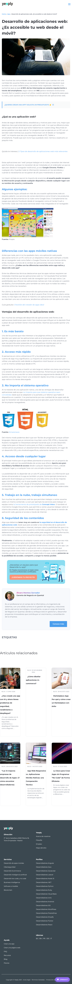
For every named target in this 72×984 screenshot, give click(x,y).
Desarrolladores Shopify (45, 917)
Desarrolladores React (44, 925)
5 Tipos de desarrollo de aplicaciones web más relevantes (43, 151)
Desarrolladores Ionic (44, 898)
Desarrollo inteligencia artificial (15, 875)
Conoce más (58, 624)
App (8, 14)
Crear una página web (12, 948)
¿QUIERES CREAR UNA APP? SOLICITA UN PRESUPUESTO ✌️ (27, 105)
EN (40, 938)
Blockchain (8, 890)
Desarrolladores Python (45, 886)
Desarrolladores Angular (45, 863)
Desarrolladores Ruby (44, 890)
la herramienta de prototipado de (34, 504)
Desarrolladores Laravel (44, 875)
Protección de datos (53, 980)
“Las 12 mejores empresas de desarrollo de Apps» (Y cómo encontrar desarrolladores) (10, 778)
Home (4, 14)
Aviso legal (26, 980)
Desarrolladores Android (45, 902)
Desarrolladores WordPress (46, 909)
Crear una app (9, 944)
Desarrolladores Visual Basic (46, 894)
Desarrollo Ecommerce (12, 871)
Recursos (7, 955)
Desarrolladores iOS (43, 905)
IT (51, 938)
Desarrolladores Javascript (46, 871)
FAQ (5, 951)
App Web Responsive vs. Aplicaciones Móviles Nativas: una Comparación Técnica (36, 778)
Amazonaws (14, 432)
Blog (5, 959)
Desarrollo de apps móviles (14, 863)
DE (48, 938)
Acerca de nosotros (43, 836)
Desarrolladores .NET (43, 882)
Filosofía (39, 840)
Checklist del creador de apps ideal (29, 305)
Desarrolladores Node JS (45, 878)
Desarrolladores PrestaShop (46, 913)
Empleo (39, 844)
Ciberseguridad (9, 867)
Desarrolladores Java (43, 867)
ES (37, 938)
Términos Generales (38, 980)
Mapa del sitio (41, 848)
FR (44, 938)
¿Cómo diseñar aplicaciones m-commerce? (33, 680)
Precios (6, 963)
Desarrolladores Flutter (44, 921)
